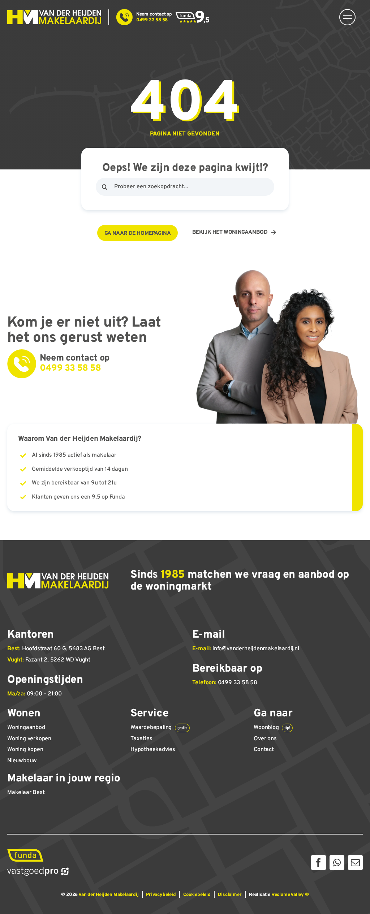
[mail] (355, 862)
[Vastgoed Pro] (38, 870)
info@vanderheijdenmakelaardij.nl (255, 648)
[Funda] (25, 851)
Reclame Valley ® (290, 895)
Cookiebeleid (197, 895)
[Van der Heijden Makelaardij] (54, 13)
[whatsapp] (337, 862)
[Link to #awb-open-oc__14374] (347, 17)
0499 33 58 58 (237, 682)
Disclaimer (229, 895)
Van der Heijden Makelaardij (108, 895)
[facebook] (318, 862)
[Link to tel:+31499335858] (124, 17)
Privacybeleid (161, 895)
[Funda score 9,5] (193, 13)
